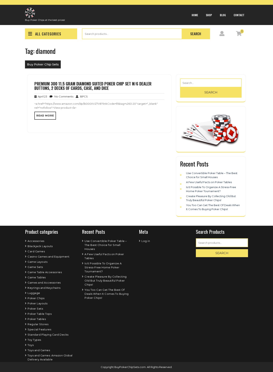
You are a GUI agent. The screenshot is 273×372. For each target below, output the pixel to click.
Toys (31, 345)
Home (195, 15)
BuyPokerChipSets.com (130, 367)
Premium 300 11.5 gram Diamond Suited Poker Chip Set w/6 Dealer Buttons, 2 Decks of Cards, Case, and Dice (92, 86)
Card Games (36, 251)
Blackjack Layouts (40, 246)
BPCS (83, 96)
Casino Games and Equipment (48, 256)
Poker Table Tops (40, 313)
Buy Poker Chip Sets (43, 64)
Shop (209, 15)
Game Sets (35, 267)
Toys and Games (39, 350)
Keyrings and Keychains (44, 287)
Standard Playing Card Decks (48, 334)
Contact (239, 15)
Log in (145, 241)
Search (195, 33)
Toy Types (34, 339)
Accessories (36, 241)
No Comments (63, 96)
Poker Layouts (38, 303)
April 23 (42, 96)
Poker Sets (35, 308)
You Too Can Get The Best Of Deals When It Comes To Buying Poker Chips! (107, 293)
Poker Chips (36, 298)
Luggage (34, 293)
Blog (223, 15)
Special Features (39, 329)
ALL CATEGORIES (48, 33)
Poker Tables (37, 319)
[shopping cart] (239, 34)
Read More (45, 115)
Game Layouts (37, 261)
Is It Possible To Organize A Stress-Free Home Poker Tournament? (103, 267)
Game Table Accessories (45, 272)
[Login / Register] (221, 34)
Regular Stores (38, 324)
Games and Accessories (44, 282)
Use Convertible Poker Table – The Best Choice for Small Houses (106, 245)
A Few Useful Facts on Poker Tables (209, 182)
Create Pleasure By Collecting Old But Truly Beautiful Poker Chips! (106, 280)
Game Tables (37, 277)
